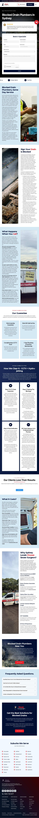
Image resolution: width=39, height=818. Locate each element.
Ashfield (14, 657)
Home (3, 10)
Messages (5, 54)
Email (5, 44)
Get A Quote (19, 662)
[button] (36, 4)
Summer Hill (8, 657)
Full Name (5, 39)
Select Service (6, 49)
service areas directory (24, 658)
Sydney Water (23, 597)
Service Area (22, 44)
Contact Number (23, 39)
